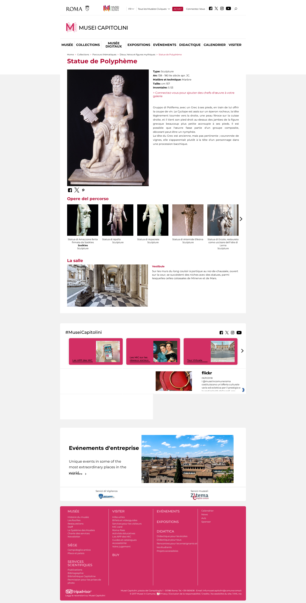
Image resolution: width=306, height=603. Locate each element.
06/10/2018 (221, 384)
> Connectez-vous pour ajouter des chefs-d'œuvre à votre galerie (193, 94)
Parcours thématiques (104, 54)
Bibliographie (76, 573)
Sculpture (83, 248)
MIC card (117, 526)
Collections (88, 45)
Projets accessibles (167, 550)
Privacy (164, 594)
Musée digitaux (114, 44)
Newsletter (74, 536)
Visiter (235, 45)
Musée (67, 45)
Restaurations (75, 523)
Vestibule (158, 266)
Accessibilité (119, 543)
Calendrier (215, 45)
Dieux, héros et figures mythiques (137, 54)
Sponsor (206, 521)
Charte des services (79, 533)
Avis (203, 518)
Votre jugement (121, 546)
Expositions (139, 45)
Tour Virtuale (194, 360)
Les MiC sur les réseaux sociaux (139, 359)
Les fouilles (74, 520)
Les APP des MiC (82, 360)
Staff (70, 526)
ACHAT (178, 8)
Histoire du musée (78, 517)
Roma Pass (118, 530)
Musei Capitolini (103, 27)
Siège (72, 545)
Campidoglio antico (79, 549)
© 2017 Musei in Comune (142, 594)
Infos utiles (118, 517)
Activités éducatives (123, 533)
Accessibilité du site (221, 594)
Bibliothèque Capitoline (82, 576)
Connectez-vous (195, 8)
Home (70, 54)
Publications (75, 569)
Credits (205, 594)
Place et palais (76, 553)
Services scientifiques (80, 563)
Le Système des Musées (81, 530)
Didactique (190, 45)
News (204, 514)
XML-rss (237, 594)
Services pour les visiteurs (126, 523)
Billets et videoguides (124, 520)
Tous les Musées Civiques (152, 8)
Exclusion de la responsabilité (184, 594)
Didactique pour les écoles (172, 536)
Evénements (164, 45)
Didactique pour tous (169, 539)
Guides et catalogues (124, 539)
